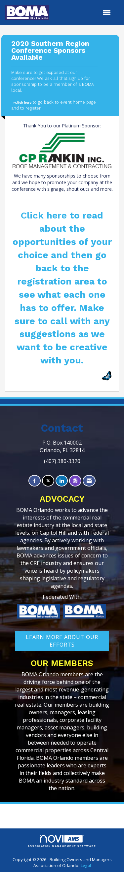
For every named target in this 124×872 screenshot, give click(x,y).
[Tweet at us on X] (48, 480)
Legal (85, 865)
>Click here (22, 102)
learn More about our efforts (62, 640)
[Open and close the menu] (83, 12)
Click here (45, 215)
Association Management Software (62, 846)
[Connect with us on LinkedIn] (62, 480)
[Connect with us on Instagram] (75, 480)
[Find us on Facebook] (34, 480)
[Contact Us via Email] (89, 480)
